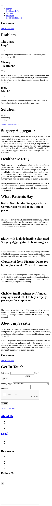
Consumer (10, 13)
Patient (8, 457)
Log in (4, 29)
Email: (37, 373)
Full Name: (5, 373)
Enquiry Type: (6, 383)
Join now (10, 29)
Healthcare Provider (14, 18)
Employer (10, 15)
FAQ (8, 468)
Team (8, 424)
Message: (4, 389)
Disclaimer (10, 443)
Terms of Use (11, 441)
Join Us (9, 421)
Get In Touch (11, 428)
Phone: (27, 376)
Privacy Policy (12, 439)
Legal (4, 433)
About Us (7, 416)
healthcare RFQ (14, 124)
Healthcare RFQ (12, 11)
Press (8, 426)
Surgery (9, 9)
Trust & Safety (12, 446)
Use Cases (10, 466)
